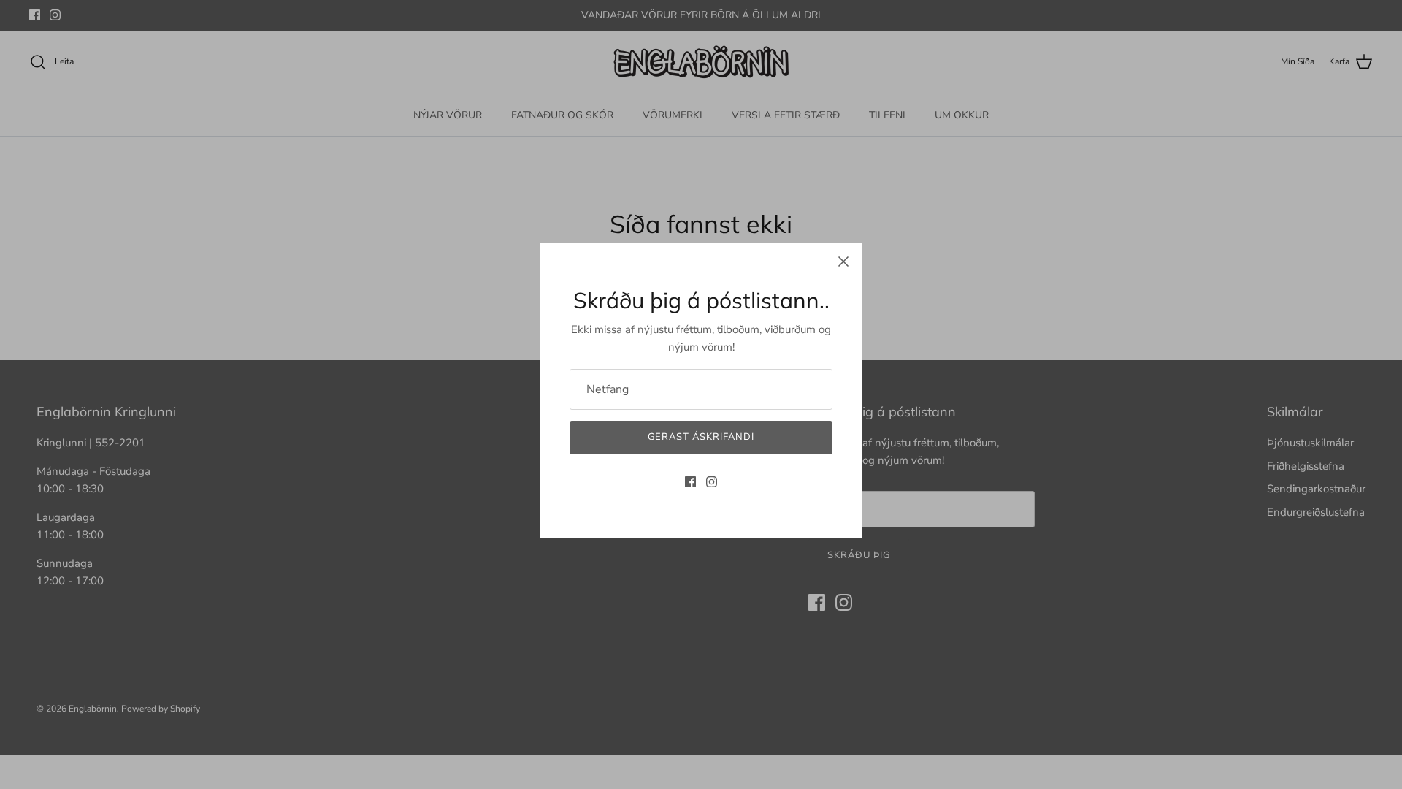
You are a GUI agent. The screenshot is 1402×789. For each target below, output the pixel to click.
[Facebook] (690, 481)
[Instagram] (711, 481)
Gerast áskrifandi (701, 436)
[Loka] (843, 261)
